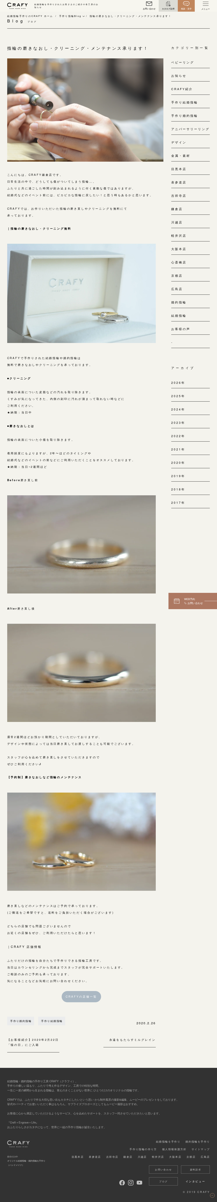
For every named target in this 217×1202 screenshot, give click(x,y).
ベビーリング (182, 62)
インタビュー (196, 1181)
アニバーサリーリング (190, 129)
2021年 (178, 449)
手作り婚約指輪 (21, 1021)
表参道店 (178, 182)
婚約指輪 (178, 302)
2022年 (178, 436)
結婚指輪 (178, 315)
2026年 (178, 382)
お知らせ (178, 75)
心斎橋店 (178, 262)
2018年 (178, 489)
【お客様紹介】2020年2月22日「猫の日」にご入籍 (33, 1042)
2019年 (178, 476)
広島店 (177, 289)
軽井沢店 (178, 235)
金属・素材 (181, 155)
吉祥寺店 (178, 195)
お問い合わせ (163, 1169)
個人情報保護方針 (174, 1149)
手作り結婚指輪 (52, 1021)
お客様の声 (181, 329)
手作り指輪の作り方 (143, 1149)
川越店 (177, 222)
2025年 (178, 396)
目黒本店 (178, 169)
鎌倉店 (177, 209)
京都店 (177, 275)
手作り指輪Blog (70, 16)
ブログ (163, 1181)
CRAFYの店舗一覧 (81, 996)
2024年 (178, 409)
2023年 (178, 422)
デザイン (178, 142)
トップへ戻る (212, 1195)
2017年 (178, 502)
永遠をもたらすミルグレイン (132, 1040)
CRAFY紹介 (182, 89)
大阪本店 (178, 249)
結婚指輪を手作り (168, 1141)
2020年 (178, 462)
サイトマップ (201, 1149)
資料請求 (195, 1169)
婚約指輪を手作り (197, 1141)
